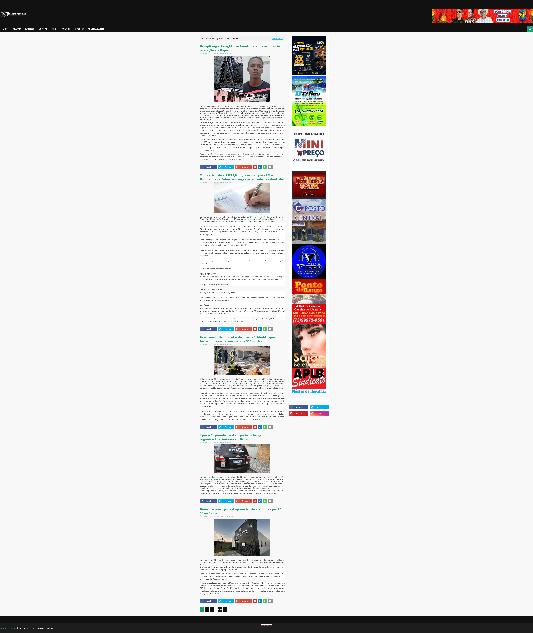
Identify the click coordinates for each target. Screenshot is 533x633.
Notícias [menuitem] (43, 29)
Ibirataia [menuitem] (16, 29)
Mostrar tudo (277, 38)
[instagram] (319, 413)
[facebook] (298, 407)
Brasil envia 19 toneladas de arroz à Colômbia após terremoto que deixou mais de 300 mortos (237, 339)
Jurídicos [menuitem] (29, 29)
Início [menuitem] (5, 29)
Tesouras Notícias (8, 628)
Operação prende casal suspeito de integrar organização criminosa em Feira (233, 437)
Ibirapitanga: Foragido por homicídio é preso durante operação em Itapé (240, 48)
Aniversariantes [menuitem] (96, 29)
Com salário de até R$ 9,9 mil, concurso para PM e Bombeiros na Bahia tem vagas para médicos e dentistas (242, 177)
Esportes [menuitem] (79, 29)
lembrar (278, 142)
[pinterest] (298, 413)
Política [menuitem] (66, 29)
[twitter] (319, 407)
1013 (220, 609)
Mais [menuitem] (53, 29)
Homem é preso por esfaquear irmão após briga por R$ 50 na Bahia (240, 511)
